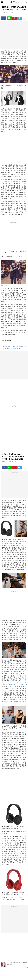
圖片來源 (4, 106)
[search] (26, 2)
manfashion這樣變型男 (14, 1)
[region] (14, 35)
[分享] (3, 18)
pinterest (14, 18)
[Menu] (2, 2)
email (19, 18)
